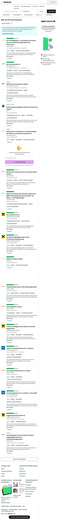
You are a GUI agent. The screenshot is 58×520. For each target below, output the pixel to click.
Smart (2, 476)
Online (2, 468)
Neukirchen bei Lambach (15, 90)
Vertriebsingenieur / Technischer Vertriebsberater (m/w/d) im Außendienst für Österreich (21, 42)
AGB (24, 506)
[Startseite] (8, 2)
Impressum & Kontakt (16, 506)
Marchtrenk (22, 471)
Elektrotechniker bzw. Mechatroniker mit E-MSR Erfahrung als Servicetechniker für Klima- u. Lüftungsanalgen (21, 196)
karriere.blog (17, 480)
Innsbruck (12, 313)
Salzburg (9, 115)
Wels (10, 204)
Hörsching (22, 476)
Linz (8, 50)
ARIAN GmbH (29, 494)
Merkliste (41, 6)
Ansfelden (9, 70)
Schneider (28, 485)
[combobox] (11, 11)
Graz (16, 115)
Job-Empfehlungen (26, 6)
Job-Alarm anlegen (20, 162)
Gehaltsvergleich (5, 502)
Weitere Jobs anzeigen (19, 459)
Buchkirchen (22, 473)
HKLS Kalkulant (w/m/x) (14, 307)
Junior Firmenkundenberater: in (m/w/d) (19, 348)
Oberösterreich (23, 204)
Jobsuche (16, 6)
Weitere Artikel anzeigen (17, 496)
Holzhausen (18, 20)
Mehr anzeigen (9, 56)
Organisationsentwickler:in (15, 415)
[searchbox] (19, 158)
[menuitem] (8, 15)
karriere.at (29, 482)
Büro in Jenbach (30, 491)
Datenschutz (4, 509)
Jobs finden (51, 11)
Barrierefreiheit (13, 509)
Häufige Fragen (5, 506)
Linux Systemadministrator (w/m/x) (18, 371)
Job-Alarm (35, 6)
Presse (3, 473)
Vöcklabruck (15, 204)
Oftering (21, 468)
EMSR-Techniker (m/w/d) (14, 259)
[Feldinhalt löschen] (37, 11)
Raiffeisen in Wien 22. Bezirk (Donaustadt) (31, 488)
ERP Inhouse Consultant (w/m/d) (17, 84)
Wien (13, 115)
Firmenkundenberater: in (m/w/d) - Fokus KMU (21, 393)
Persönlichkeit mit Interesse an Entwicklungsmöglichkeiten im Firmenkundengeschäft (20, 437)
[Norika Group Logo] (8, 514)
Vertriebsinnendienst (6, 471)
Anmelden (53, 2)
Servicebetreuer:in (13, 215)
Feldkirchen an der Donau (13, 221)
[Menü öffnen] (2, 2)
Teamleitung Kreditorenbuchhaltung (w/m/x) (21, 287)
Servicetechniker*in (13, 64)
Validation (28, 496)
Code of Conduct (22, 509)
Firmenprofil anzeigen (7, 33)
